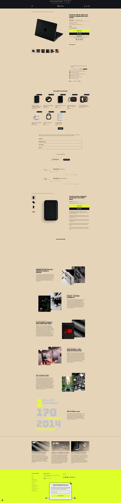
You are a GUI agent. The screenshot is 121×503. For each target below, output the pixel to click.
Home (33, 11)
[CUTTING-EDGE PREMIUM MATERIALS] (41, 446)
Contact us (33, 483)
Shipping (74, 24)
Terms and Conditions (35, 485)
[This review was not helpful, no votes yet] (76, 174)
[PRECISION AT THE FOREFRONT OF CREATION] (60, 446)
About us (40, 147)
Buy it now (79, 33)
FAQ (32, 475)
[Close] (71, 484)
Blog (32, 476)
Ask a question (41, 144)
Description (41, 138)
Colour (70, 26)
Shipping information (42, 141)
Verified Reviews (34, 479)
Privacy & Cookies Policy (35, 488)
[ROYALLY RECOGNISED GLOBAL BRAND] (80, 446)
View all (60, 128)
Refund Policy (34, 486)
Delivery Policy (34, 489)
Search (33, 478)
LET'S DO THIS (60, 495)
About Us (33, 482)
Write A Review (66, 159)
